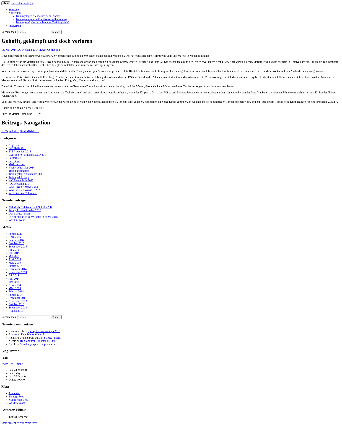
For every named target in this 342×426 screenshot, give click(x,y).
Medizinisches (17, 164)
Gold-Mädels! (29, 131)
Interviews (14, 161)
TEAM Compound (49, 49)
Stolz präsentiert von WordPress (19, 422)
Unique (18, 363)
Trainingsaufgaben (19, 170)
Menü (6, 3)
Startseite (14, 9)
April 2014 (15, 285)
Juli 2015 (14, 249)
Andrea (13, 334)
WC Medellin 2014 (27, 49)
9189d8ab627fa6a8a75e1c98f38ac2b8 (30, 207)
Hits (11, 363)
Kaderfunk (15, 12)
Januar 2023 (15, 233)
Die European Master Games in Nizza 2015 (33, 216)
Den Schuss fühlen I (20, 213)
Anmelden (14, 393)
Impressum (15, 25)
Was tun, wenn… (18, 219)
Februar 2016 (16, 240)
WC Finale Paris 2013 (21, 180)
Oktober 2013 (16, 304)
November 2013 (18, 301)
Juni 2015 (14, 252)
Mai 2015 (14, 256)
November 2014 (18, 272)
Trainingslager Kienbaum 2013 (26, 173)
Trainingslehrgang (19, 177)
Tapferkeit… (10, 131)
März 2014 (15, 288)
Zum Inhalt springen (22, 3)
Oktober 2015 (16, 243)
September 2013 (18, 307)
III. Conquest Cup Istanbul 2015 (38, 340)
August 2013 (16, 310)
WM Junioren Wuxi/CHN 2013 (26, 190)
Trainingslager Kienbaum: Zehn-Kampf (38, 15)
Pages (4, 363)
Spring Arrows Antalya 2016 (25, 210)
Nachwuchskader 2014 (22, 167)
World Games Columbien (23, 193)
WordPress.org (17, 402)
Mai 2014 (14, 281)
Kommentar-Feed (18, 399)
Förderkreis (15, 157)
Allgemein (14, 145)
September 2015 (18, 246)
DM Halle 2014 (17, 148)
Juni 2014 (14, 278)
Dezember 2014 (18, 269)
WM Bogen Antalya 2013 (23, 186)
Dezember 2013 (18, 297)
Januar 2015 (15, 265)
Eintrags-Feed (16, 396)
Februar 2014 (16, 291)
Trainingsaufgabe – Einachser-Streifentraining (41, 19)
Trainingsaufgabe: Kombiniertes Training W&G (42, 22)
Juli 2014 (14, 275)
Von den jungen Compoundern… (39, 344)
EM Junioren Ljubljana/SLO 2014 (28, 154)
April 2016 (15, 236)
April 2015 (15, 259)
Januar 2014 (15, 294)
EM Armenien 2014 (20, 151)
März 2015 (15, 262)
